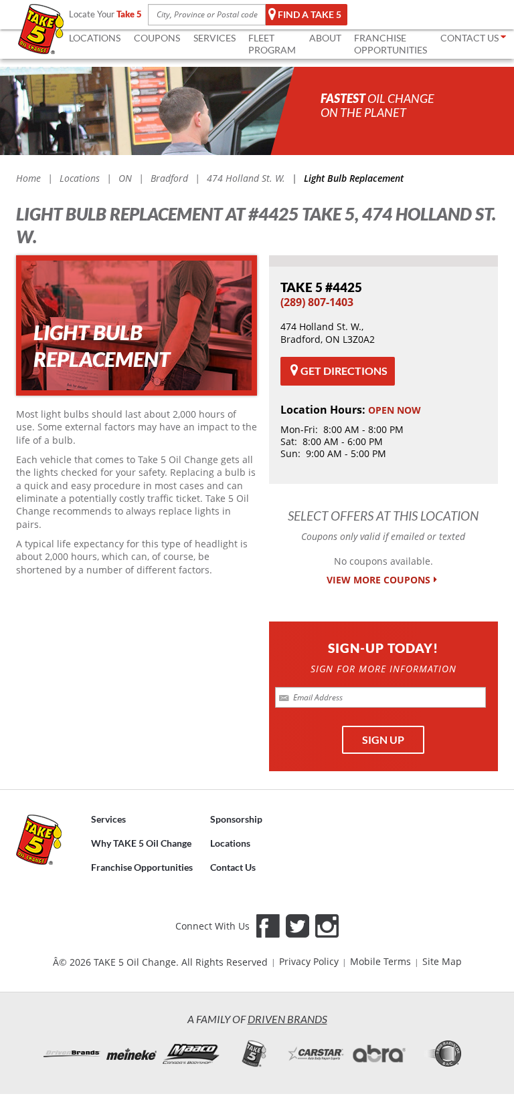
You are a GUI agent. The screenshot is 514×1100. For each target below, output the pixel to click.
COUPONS (157, 37)
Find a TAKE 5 (309, 14)
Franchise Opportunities (142, 867)
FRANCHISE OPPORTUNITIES (390, 43)
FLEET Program (272, 43)
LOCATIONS (94, 37)
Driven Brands (287, 1018)
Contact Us (233, 867)
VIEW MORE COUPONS (378, 580)
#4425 (321, 287)
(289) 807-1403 (316, 302)
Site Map (442, 961)
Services (108, 819)
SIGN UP (383, 739)
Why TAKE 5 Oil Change (141, 843)
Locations (230, 843)
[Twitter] (297, 926)
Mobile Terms (380, 961)
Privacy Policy (309, 961)
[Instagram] (327, 926)
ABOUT (325, 37)
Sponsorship (236, 819)
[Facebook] (268, 926)
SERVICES (214, 37)
